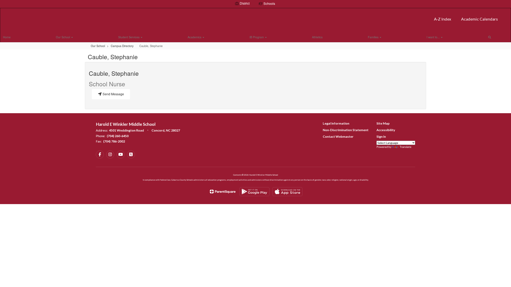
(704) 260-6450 (118, 136)
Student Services (129, 37)
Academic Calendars (479, 19)
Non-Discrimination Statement (345, 130)
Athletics (317, 37)
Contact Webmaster (338, 136)
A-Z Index (442, 19)
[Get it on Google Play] (254, 191)
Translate (405, 146)
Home (7, 37)
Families (373, 37)
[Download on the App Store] (287, 191)
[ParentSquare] (223, 192)
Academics (195, 37)
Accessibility (385, 130)
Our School (63, 37)
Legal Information (336, 123)
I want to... (434, 37)
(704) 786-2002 (114, 141)
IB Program (257, 37)
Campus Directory (122, 46)
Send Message (113, 94)
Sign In (381, 136)
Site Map (383, 123)
